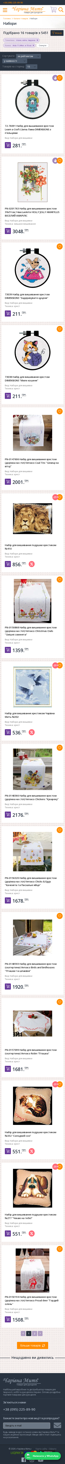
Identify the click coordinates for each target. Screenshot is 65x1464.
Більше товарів (30, 1345)
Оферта (52, 1448)
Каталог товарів (21, 18)
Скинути (42, 45)
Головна (7, 18)
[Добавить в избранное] (60, 78)
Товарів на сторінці (13, 66)
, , (20, 40)
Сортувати (8, 55)
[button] (28, 56)
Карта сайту (41, 1448)
